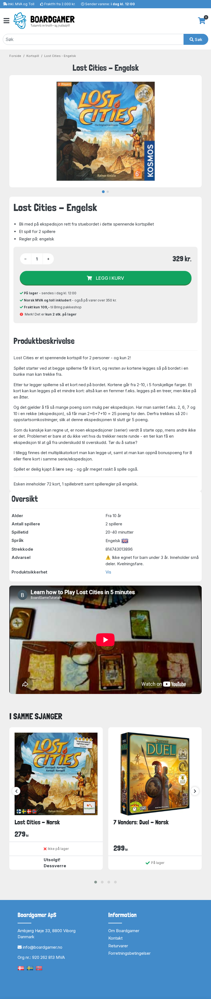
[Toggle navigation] (6, 20)
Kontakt (115, 938)
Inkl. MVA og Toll (21, 4)
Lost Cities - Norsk (37, 822)
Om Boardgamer (123, 930)
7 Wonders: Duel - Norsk (141, 822)
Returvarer (118, 945)
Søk (198, 39)
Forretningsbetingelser (129, 953)
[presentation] (16, 791)
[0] (202, 20)
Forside (15, 56)
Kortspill (32, 56)
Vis (108, 572)
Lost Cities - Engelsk (60, 56)
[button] (95, 882)
